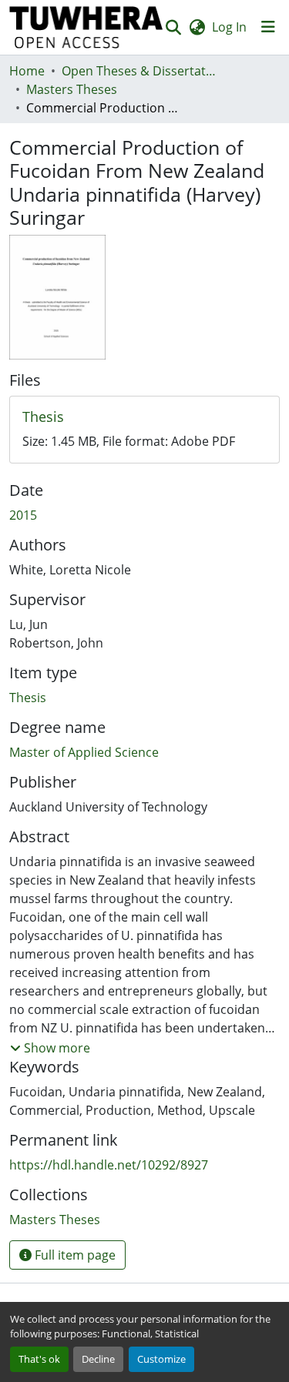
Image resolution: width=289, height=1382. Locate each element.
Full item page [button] (74, 1254)
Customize (161, 1359)
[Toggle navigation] (268, 27)
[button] (86, 27)
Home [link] (27, 70)
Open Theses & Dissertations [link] (139, 70)
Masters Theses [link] (71, 89)
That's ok (39, 1359)
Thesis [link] (27, 697)
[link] (144, 417)
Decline (98, 1359)
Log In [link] (229, 26)
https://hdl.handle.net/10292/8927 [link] (108, 1164)
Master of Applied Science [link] (84, 752)
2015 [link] (23, 515)
